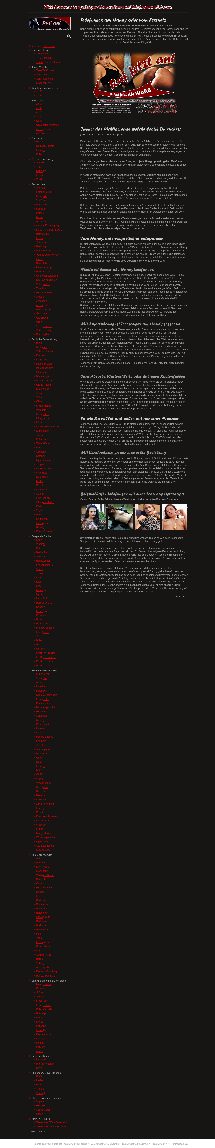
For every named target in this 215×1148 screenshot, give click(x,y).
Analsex (40, 296)
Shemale (41, 1093)
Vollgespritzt (43, 284)
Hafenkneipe (43, 942)
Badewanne (42, 921)
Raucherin (42, 519)
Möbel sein (42, 1000)
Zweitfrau (41, 745)
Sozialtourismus (45, 845)
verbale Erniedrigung (47, 225)
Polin (39, 154)
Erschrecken (43, 238)
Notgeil (40, 720)
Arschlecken (43, 305)
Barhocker (42, 552)
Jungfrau (41, 464)
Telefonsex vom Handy (174, 247)
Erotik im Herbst (45, 661)
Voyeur (40, 1101)
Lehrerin (40, 766)
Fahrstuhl (41, 908)
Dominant (41, 489)
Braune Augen (44, 380)
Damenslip (42, 611)
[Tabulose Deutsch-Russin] (147, 506)
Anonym (41, 187)
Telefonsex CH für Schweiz (51, 1126)
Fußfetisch (42, 439)
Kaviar (39, 1068)
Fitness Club (43, 917)
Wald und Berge (45, 875)
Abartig (40, 1051)
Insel (38, 896)
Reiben (40, 217)
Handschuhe (43, 623)
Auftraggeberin (44, 749)
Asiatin (40, 162)
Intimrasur (41, 372)
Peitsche (41, 1026)
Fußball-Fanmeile (45, 975)
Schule (40, 963)
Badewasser (43, 560)
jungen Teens (100, 161)
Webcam (41, 824)
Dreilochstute (43, 468)
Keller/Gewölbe (44, 1009)
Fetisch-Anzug (44, 602)
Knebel (40, 1021)
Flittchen (41, 711)
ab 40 (39, 108)
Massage (41, 204)
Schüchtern (42, 74)
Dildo (39, 539)
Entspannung (43, 192)
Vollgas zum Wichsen (48, 254)
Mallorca (41, 925)
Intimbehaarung (44, 368)
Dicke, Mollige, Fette (47, 426)
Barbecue (41, 900)
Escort (40, 808)
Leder (39, 586)
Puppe (39, 829)
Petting (40, 213)
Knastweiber (43, 703)
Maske (40, 1017)
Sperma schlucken (46, 280)
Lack (39, 577)
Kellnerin (41, 799)
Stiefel (39, 636)
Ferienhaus (42, 929)
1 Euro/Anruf (43, 53)
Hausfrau (41, 686)
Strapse (40, 607)
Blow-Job (41, 263)
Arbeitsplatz (42, 967)
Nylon (39, 594)
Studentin (41, 678)
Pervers (40, 1047)
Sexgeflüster (43, 1109)
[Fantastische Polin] (120, 506)
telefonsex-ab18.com (43, 46)
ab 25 (39, 95)
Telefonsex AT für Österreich (51, 1122)
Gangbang (42, 317)
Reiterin (40, 791)
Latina (39, 175)
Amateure (41, 682)
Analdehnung (43, 309)
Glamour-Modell (45, 502)
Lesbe (39, 1080)
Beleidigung (42, 234)
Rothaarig (41, 347)
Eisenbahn (42, 871)
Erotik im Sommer (46, 657)
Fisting (40, 1042)
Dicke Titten (42, 414)
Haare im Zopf (44, 363)
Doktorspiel (42, 820)
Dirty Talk (41, 196)
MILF (39, 770)
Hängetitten (42, 418)
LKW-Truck (42, 866)
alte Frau (41, 133)
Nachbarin (42, 787)
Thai (38, 166)
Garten (40, 883)
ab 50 (39, 112)
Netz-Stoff (41, 598)
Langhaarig (42, 359)
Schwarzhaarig (44, 351)
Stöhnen (40, 456)
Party (39, 506)
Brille (39, 640)
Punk (39, 514)
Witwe (39, 778)
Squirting (41, 451)
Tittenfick (41, 288)
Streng (40, 493)
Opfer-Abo (42, 841)
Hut (38, 644)
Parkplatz (41, 862)
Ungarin (40, 150)
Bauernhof (42, 879)
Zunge (39, 393)
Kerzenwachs (43, 1034)
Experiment (42, 674)
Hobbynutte (42, 699)
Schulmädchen (44, 78)
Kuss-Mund (42, 389)
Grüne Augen (43, 384)
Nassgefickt (42, 1038)
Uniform (40, 648)
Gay (38, 1084)
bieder (39, 481)
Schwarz (41, 171)
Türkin (39, 179)
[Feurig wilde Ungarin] (93, 506)
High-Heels (42, 632)
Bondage (41, 1013)
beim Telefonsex (48, 125)
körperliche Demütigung (49, 229)
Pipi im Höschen (45, 1063)
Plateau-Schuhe (45, 627)
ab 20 (39, 91)
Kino (38, 950)
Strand (40, 892)
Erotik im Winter (45, 665)
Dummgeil (42, 477)
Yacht (39, 938)
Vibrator (40, 544)
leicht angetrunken (46, 707)
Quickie (40, 259)
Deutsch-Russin (45, 146)
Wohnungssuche (45, 837)
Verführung (42, 200)
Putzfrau (41, 690)
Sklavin (40, 996)
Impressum (182, 596)
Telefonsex (45, 70)
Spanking (41, 242)
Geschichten (43, 1105)
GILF (39, 774)
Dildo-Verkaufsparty (47, 695)
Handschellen (43, 1005)
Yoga (39, 510)
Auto (38, 858)
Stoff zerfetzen (44, 326)
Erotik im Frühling (45, 653)
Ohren (39, 401)
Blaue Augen (43, 376)
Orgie (39, 322)
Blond (39, 342)
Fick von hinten (44, 292)
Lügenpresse (43, 850)
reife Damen (43, 129)
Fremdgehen (43, 334)
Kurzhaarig (42, 355)
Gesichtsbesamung (47, 275)
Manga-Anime (44, 833)
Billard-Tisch (43, 946)
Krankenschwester (46, 816)
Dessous (41, 615)
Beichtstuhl (42, 912)
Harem (40, 728)
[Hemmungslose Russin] (174, 506)
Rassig (40, 527)
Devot (39, 485)
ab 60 (39, 116)
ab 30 (39, 104)
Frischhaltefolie (44, 565)
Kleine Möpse (43, 405)
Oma (128, 161)
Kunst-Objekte (44, 531)
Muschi (40, 447)
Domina (40, 988)
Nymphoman (43, 460)
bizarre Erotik (43, 984)
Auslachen (42, 221)
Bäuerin (40, 795)
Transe (40, 1088)
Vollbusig (41, 410)
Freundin (41, 741)
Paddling (41, 246)
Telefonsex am (48, 62)
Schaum (41, 556)
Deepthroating (44, 267)
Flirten (39, 1114)
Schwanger (42, 430)
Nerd (39, 762)
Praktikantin (42, 753)
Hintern (40, 422)
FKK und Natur (44, 887)
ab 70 (39, 120)
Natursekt (41, 1059)
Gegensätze (43, 523)
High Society (43, 498)
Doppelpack (42, 724)
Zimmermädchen (45, 803)
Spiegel (40, 569)
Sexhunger (42, 313)
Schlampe (41, 715)
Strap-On (41, 1030)
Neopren (41, 590)
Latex (39, 581)
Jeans (39, 573)
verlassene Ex (44, 783)
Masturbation (43, 250)
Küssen (40, 208)
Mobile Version (39, 1131)
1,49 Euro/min (44, 57)
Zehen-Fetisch (44, 443)
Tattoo (39, 435)
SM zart (40, 992)
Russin (40, 141)
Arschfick (41, 301)
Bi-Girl (39, 1076)
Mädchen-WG (44, 83)
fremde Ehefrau (44, 736)
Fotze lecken (43, 271)
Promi (39, 812)
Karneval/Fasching (46, 971)
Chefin (39, 757)
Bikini (39, 619)
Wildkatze (41, 472)
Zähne (39, 397)
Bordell (40, 959)
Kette (39, 548)
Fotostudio (42, 904)
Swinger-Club (43, 954)
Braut (39, 732)
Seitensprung (43, 330)
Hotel (39, 933)
